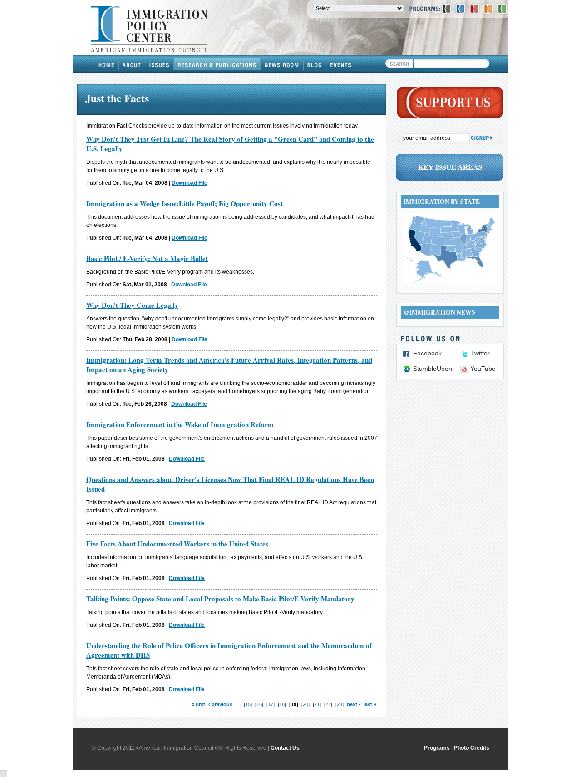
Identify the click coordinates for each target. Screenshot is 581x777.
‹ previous (220, 704)
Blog (315, 64)
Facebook (427, 353)
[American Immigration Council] (446, 8)
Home (106, 64)
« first (198, 704)
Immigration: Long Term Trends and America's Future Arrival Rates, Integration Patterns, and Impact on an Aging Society (229, 364)
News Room (282, 64)
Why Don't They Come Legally (132, 305)
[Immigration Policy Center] (460, 8)
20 (305, 704)
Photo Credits (471, 748)
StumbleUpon (432, 368)
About (132, 64)
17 (270, 704)
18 (282, 704)
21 (317, 704)
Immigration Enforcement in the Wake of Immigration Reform (180, 424)
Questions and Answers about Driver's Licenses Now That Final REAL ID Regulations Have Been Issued (230, 484)
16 (259, 704)
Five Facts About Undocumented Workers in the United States (177, 544)
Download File (189, 183)
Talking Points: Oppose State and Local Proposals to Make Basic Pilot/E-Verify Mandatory (220, 599)
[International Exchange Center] (502, 8)
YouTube (483, 368)
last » (370, 704)
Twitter (480, 353)
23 (339, 704)
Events (340, 64)
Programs (437, 748)
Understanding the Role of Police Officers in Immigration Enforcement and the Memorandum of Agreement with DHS (229, 650)
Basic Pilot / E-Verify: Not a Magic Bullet (147, 258)
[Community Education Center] (488, 8)
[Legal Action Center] (474, 8)
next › (353, 704)
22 (328, 704)
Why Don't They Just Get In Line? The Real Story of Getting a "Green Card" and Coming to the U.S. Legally (230, 143)
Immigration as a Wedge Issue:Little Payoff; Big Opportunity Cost (184, 203)
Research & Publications (217, 64)
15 (248, 704)
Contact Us (285, 748)
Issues (159, 64)
